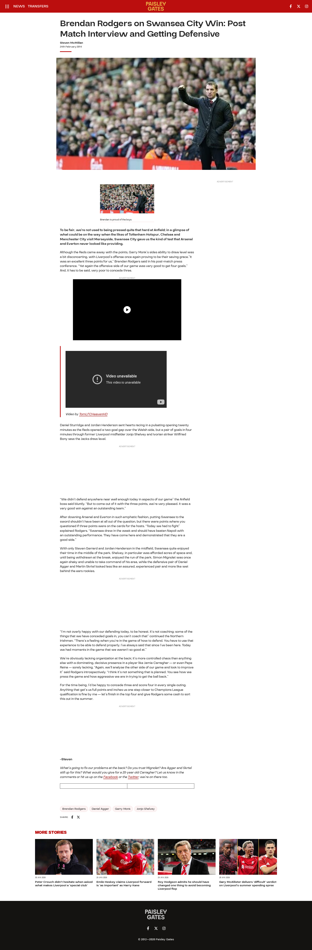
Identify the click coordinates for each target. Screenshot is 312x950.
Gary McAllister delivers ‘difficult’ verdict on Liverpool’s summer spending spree (247, 883)
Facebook (110, 777)
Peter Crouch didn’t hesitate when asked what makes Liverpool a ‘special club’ (64, 883)
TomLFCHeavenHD (93, 414)
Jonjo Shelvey (146, 809)
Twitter (133, 777)
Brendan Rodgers (74, 809)
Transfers (38, 6)
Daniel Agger (100, 809)
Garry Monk (123, 809)
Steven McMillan (71, 43)
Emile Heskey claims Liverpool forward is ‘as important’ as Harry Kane (123, 883)
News (19, 6)
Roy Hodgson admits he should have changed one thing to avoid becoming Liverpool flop (184, 885)
